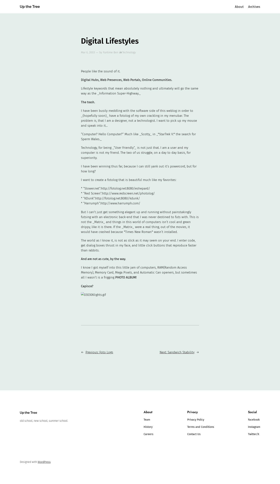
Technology (129, 52)
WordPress (44, 462)
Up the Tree (30, 6)
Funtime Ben (110, 52)
